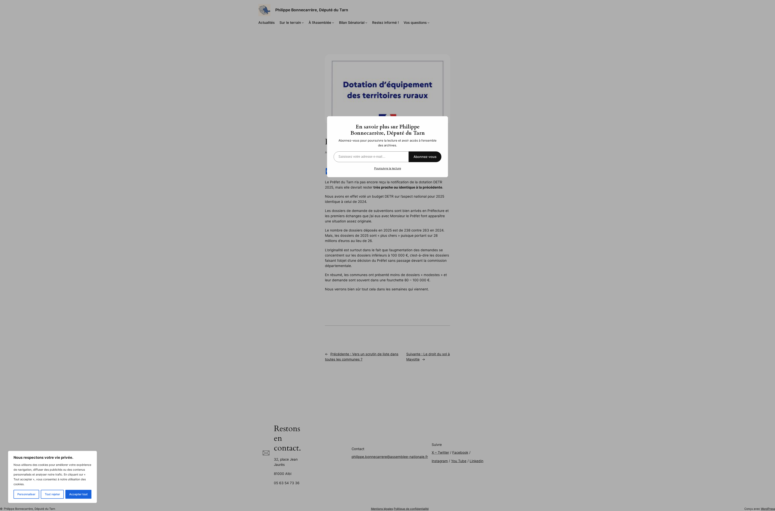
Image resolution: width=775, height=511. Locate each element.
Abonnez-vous (425, 157)
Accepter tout (78, 494)
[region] (52, 477)
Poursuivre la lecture (387, 168)
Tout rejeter (52, 494)
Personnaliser (26, 494)
